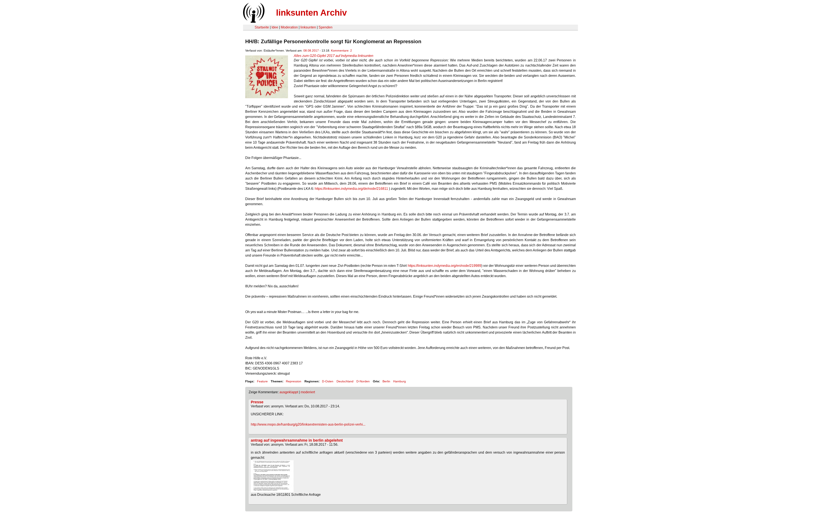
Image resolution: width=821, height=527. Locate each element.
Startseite (262, 27)
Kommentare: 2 (341, 50)
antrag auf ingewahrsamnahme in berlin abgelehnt (297, 440)
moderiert (308, 392)
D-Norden (363, 381)
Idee (275, 27)
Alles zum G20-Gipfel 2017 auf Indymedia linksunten (333, 56)
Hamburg (399, 381)
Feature (262, 381)
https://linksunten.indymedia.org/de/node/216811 (351, 188)
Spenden (325, 27)
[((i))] (253, 21)
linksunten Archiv (311, 12)
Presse (257, 402)
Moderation (289, 27)
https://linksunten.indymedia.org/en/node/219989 (444, 265)
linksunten (308, 27)
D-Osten (327, 381)
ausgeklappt (288, 392)
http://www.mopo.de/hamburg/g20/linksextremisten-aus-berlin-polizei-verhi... (308, 424)
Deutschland (345, 381)
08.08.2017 (311, 50)
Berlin (386, 381)
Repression (293, 381)
